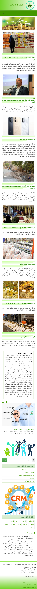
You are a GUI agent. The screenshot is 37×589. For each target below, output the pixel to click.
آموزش (12, 524)
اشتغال (11, 521)
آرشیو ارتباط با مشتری (31, 585)
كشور (6, 524)
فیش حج (31, 478)
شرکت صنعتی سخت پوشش (26, 475)
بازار (17, 521)
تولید (19, 524)
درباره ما (34, 580)
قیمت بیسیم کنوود (29, 481)
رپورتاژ (25, 524)
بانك (32, 527)
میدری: (18, 100)
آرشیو (4, 402)
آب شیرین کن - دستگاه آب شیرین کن (24, 469)
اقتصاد (23, 521)
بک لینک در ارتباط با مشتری (29, 582)
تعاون (32, 524)
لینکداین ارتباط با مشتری (29, 587)
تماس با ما (30, 533)
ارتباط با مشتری (15, 4)
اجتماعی (31, 521)
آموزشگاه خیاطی (29, 472)
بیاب (4, 460)
